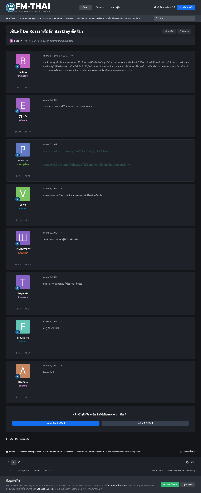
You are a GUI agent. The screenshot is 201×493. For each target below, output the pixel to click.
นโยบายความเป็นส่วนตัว (116, 485)
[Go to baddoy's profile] (11, 40)
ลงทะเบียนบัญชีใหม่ (56, 423)
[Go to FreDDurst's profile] (23, 327)
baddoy (18, 40)
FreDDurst (23, 337)
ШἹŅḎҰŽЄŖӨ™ (23, 249)
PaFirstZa (23, 160)
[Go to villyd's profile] (23, 194)
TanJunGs (23, 293)
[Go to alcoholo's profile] (23, 371)
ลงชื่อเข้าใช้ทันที (145, 423)
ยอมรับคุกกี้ (172, 484)
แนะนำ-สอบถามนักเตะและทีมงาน (58, 40)
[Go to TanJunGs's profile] (23, 282)
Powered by (181, 470)
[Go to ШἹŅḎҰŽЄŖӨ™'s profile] (23, 238)
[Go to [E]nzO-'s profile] (23, 105)
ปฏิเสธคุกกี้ (187, 484)
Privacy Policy (23, 470)
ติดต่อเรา (36, 470)
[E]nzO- (23, 116)
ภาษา (10, 470)
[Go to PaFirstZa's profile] (23, 150)
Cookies (47, 470)
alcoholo (23, 382)
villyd (23, 204)
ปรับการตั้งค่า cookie (46, 488)
